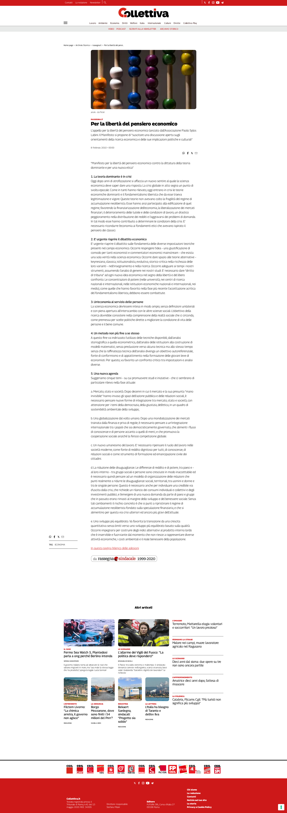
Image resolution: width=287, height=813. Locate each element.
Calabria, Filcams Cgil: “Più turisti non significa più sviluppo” (196, 701)
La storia (191, 803)
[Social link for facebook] (209, 2)
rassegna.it (96, 45)
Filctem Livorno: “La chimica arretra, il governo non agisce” (76, 712)
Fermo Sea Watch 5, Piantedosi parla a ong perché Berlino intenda (88, 654)
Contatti (69, 2)
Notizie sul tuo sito (197, 800)
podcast (121, 29)
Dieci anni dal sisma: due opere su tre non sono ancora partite (196, 663)
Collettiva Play (190, 23)
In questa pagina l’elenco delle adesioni (115, 548)
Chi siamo (192, 789)
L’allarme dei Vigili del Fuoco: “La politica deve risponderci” (140, 654)
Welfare (133, 23)
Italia (142, 23)
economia (60, 544)
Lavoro (92, 23)
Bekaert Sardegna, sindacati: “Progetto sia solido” (126, 714)
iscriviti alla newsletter (142, 29)
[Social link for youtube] (217, 2)
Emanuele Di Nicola (125, 661)
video (111, 29)
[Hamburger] (65, 23)
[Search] (105, 2)
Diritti (124, 23)
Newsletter (95, 2)
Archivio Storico (83, 45)
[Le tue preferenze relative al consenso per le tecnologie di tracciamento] (281, 807)
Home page (68, 45)
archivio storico (169, 29)
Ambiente (102, 23)
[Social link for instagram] (213, 2)
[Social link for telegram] (222, 2)
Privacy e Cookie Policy (199, 807)
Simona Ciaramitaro (71, 661)
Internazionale (154, 23)
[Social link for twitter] (205, 2)
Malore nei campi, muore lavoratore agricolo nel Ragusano (195, 644)
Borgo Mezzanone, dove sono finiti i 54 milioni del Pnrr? (102, 712)
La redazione (81, 2)
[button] (183, 153)
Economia (114, 23)
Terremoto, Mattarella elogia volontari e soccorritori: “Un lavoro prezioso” (197, 625)
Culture (167, 23)
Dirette (177, 23)
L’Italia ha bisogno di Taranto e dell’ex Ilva (157, 710)
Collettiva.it (73, 798)
